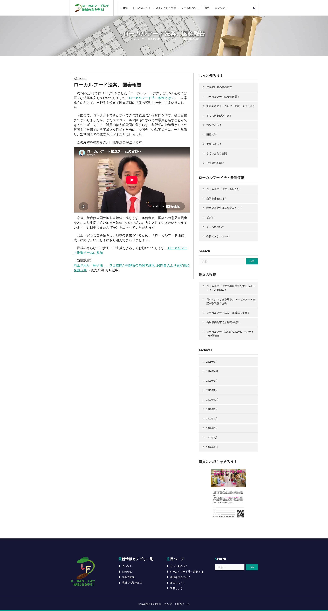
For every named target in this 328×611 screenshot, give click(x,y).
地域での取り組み (132, 582)
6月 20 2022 (80, 78)
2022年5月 (212, 437)
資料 (207, 7)
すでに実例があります (219, 115)
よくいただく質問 (166, 7)
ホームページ (136, 39)
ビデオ (210, 217)
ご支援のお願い (215, 162)
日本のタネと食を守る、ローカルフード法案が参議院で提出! (230, 301)
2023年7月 (212, 390)
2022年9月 (212, 409)
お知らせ (127, 571)
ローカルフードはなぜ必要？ (223, 96)
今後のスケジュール (217, 236)
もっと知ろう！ (142, 7)
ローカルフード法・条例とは (223, 189)
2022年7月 (212, 418)
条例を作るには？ (216, 198)
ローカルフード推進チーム (174, 604)
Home (124, 7)
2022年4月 (212, 447)
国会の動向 (153, 39)
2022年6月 (212, 428)
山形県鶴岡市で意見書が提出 (223, 322)
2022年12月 (212, 399)
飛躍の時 (211, 134)
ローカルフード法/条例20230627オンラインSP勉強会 (230, 333)
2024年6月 (212, 371)
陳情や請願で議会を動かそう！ (224, 208)
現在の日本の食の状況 (219, 87)
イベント (127, 566)
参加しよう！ (214, 143)
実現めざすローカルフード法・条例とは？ (230, 106)
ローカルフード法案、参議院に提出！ (228, 312)
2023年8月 (212, 380)
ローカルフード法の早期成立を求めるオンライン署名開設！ (230, 288)
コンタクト (221, 7)
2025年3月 (212, 361)
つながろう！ (214, 125)
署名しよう (176, 588)
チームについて (190, 7)
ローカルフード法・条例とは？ (151, 98)
